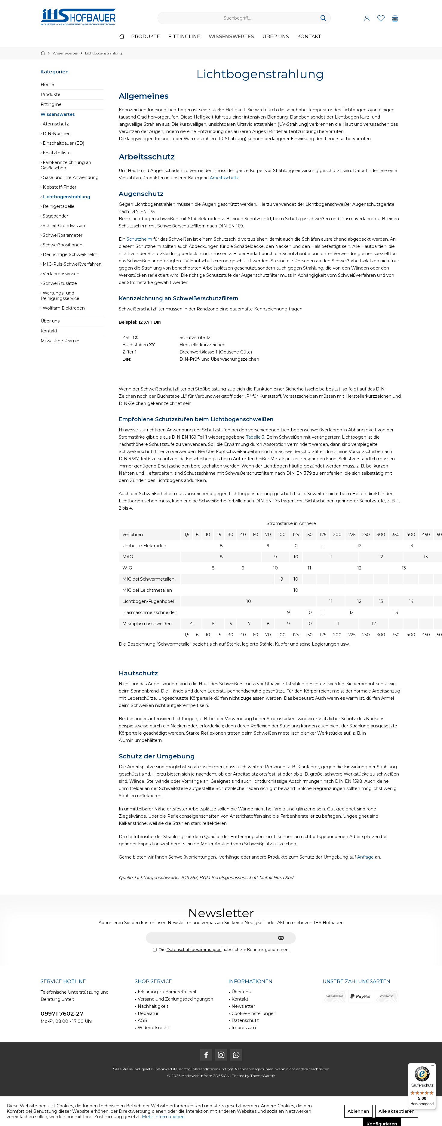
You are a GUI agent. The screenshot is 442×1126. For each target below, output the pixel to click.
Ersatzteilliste (56, 153)
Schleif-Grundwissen (63, 225)
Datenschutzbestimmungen (194, 949)
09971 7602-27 (62, 1013)
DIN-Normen (56, 133)
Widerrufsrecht (153, 1027)
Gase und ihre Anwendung (70, 177)
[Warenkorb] (395, 18)
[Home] (122, 37)
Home (47, 84)
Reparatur (148, 1013)
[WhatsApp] (236, 1055)
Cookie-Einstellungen (254, 1013)
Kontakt (49, 331)
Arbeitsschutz (224, 177)
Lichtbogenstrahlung (65, 196)
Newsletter (243, 1006)
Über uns (50, 321)
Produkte (50, 94)
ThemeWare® (262, 1075)
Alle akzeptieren (397, 1111)
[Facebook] (206, 1055)
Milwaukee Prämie (60, 341)
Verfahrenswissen (60, 273)
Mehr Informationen (163, 1116)
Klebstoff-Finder (58, 187)
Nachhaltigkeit (153, 1006)
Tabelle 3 (255, 437)
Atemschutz (55, 124)
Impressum (244, 1027)
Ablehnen (358, 1111)
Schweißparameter (61, 235)
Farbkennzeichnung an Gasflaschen (66, 165)
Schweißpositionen (61, 245)
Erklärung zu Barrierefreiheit (167, 992)
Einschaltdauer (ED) (62, 143)
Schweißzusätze (59, 283)
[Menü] (432, 1066)
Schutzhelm (139, 239)
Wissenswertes (58, 114)
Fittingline (51, 104)
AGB (142, 1020)
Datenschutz (245, 1020)
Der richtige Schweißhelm (69, 254)
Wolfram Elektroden (63, 308)
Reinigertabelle (58, 206)
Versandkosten (205, 1069)
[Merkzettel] (381, 18)
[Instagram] (221, 1055)
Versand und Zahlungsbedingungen (175, 999)
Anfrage (366, 857)
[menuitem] (395, 18)
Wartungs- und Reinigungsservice (60, 295)
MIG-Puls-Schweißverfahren (71, 264)
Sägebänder (54, 216)
